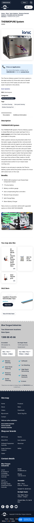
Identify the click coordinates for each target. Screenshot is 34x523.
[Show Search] (31, 2)
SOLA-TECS (4, 440)
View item (8, 305)
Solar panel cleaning (19, 104)
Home (3, 13)
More (24, 2)
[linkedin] (11, 506)
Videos (3, 410)
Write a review (8, 521)
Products (20, 403)
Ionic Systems (14, 13)
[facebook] (2, 506)
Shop (7, 13)
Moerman (21, 443)
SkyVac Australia (5, 425)
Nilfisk (19, 448)
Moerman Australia (6, 427)
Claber (3, 453)
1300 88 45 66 (5, 2)
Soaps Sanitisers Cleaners (6, 449)
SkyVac (20, 437)
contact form (25, 72)
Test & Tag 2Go (22, 413)
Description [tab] (6, 115)
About (3, 407)
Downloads (21, 410)
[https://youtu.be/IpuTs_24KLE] (27, 227)
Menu (27, 7)
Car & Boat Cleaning (7, 104)
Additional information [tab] (20, 115)
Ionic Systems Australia (7, 423)
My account (4, 413)
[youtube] (16, 506)
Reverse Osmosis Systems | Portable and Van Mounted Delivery (15, 15)
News (19, 407)
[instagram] (7, 506)
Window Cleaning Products (8, 107)
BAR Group (4, 437)
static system (5, 134)
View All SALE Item (8, 314)
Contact (3, 417)
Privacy (12, 519)
